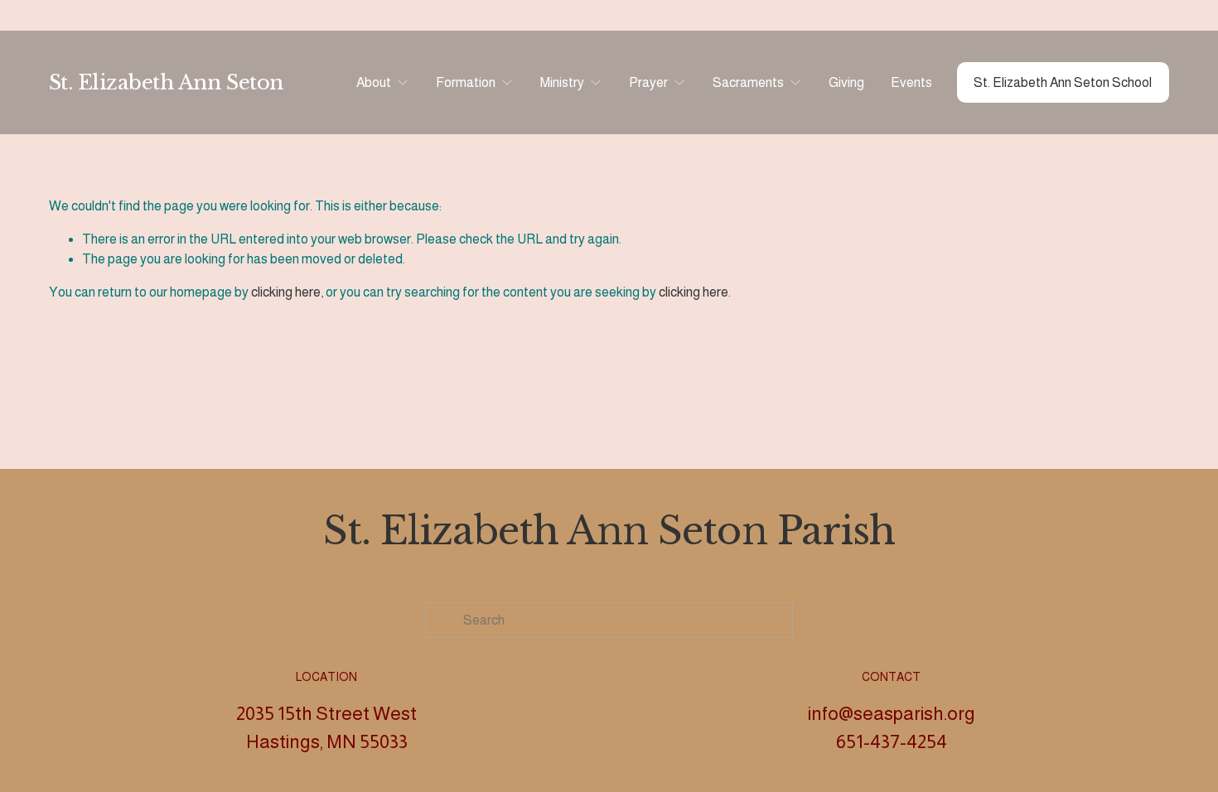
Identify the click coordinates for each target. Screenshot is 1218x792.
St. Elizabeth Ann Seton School (1063, 82)
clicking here (286, 292)
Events (911, 82)
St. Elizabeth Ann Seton (166, 82)
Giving (846, 82)
